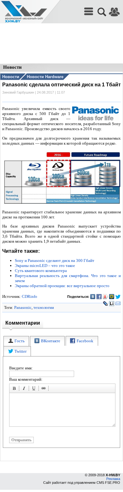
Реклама (113, 479)
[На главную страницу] (24, 12)
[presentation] (16, 341)
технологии (43, 307)
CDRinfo (29, 296)
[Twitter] (118, 296)
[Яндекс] (105, 296)
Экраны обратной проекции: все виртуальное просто (62, 285)
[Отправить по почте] (118, 303)
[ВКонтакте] (93, 296)
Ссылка (44, 389)
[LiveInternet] (111, 303)
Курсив (24, 389)
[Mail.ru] (111, 296)
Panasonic (23, 307)
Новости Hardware (45, 76)
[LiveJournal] (105, 303)
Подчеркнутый (34, 389)
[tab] (16, 341)
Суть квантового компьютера (41, 270)
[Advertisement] (61, 44)
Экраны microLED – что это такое (45, 265)
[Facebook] (99, 296)
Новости (10, 76)
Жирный (15, 389)
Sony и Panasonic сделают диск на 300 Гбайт (54, 260)
